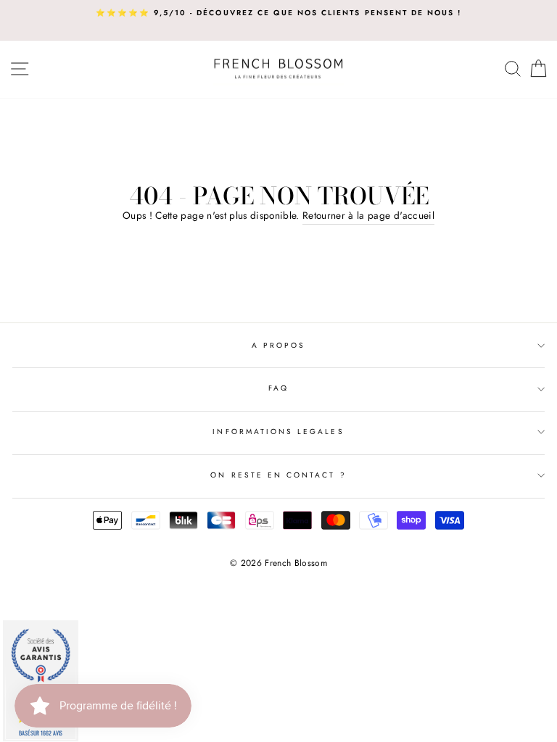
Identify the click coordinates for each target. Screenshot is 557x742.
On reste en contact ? (278, 475)
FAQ (278, 388)
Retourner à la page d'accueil (368, 215)
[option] (278, 13)
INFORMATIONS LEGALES (278, 431)
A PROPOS (278, 345)
